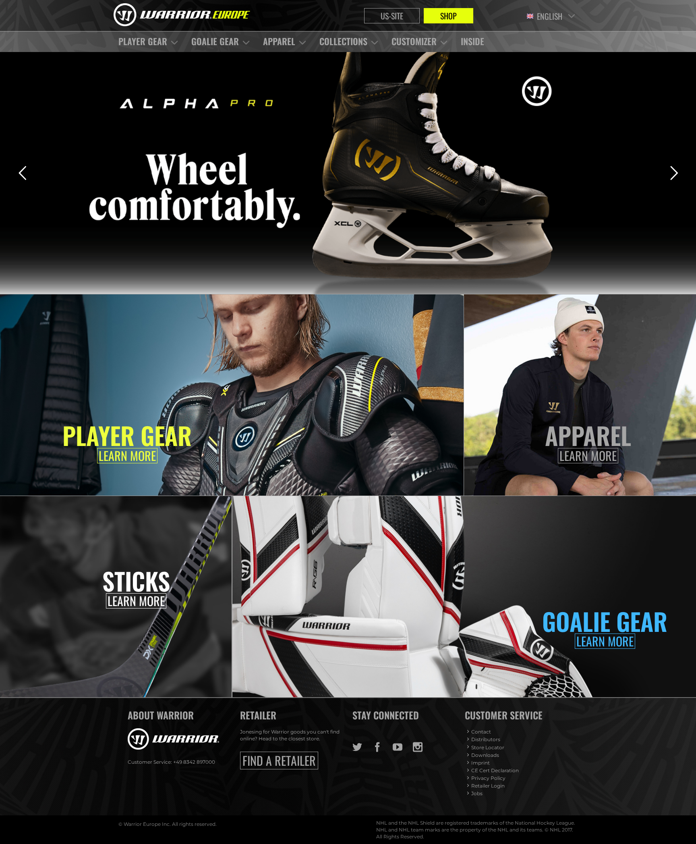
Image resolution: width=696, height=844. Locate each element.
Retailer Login (488, 786)
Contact (481, 732)
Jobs (477, 793)
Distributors (485, 739)
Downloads (485, 755)
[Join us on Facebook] (383, 747)
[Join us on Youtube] (403, 747)
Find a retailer (279, 760)
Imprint (480, 763)
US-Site (392, 16)
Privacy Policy (488, 778)
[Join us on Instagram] (423, 747)
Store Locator (487, 747)
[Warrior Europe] (182, 15)
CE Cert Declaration (495, 770)
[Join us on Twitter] (362, 747)
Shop (448, 16)
